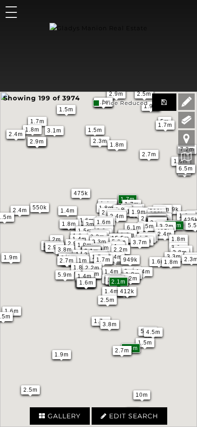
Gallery (63, 416)
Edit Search (132, 416)
